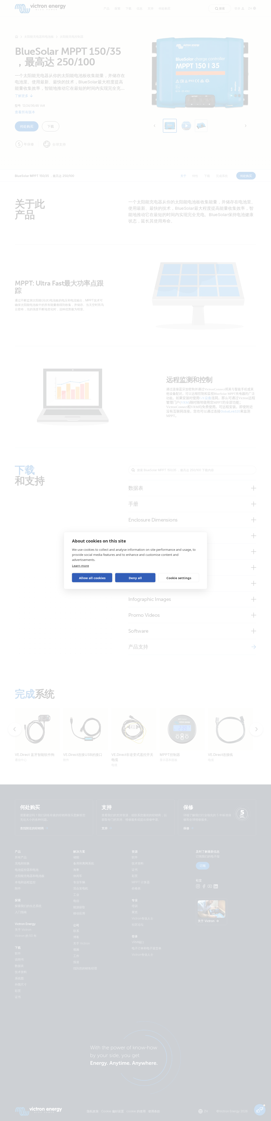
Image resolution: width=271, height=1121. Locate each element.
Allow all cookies (92, 578)
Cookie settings (178, 578)
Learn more (80, 565)
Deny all (135, 578)
